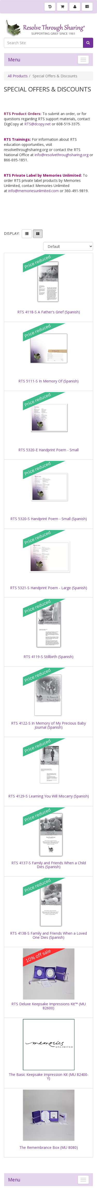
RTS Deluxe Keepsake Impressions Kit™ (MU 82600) (48, 1006)
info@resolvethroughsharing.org (61, 154)
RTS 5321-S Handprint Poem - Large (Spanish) (48, 588)
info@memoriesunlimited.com (33, 190)
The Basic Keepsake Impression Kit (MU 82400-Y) (48, 1077)
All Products (18, 75)
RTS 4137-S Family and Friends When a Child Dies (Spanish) (48, 865)
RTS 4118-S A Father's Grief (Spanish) (48, 312)
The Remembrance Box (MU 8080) (48, 1147)
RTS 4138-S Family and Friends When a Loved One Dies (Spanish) (48, 935)
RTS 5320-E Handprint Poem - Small (48, 450)
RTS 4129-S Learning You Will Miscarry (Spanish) (48, 796)
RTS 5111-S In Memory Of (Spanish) (48, 381)
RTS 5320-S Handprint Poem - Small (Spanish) (48, 519)
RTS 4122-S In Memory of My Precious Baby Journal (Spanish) (48, 725)
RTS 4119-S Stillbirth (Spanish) (48, 657)
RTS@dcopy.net (37, 123)
